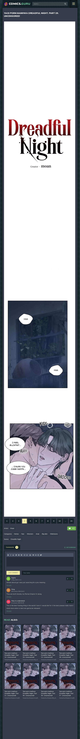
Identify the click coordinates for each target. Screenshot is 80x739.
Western (30, 534)
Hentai (16, 534)
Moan (12, 528)
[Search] (65, 4)
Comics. (19, 4)
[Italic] (10, 555)
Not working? (71, 547)
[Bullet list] (24, 555)
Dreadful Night (16, 539)
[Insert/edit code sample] (36, 555)
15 (71, 521)
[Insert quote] (33, 555)
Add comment (13, 573)
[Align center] (19, 555)
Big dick (44, 534)
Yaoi (22, 534)
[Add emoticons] (30, 555)
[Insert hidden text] (41, 555)
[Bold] (8, 555)
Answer (9, 585)
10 (60, 521)
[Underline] (13, 555)
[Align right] (21, 555)
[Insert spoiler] (38, 555)
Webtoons (54, 534)
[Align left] (16, 555)
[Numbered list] (27, 555)
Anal (37, 534)
